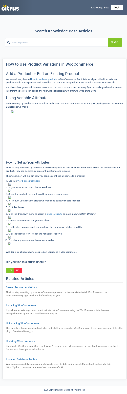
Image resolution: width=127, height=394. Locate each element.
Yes (10, 270)
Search (115, 42)
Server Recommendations (21, 287)
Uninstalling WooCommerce (22, 323)
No (18, 270)
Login (117, 7)
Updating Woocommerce (20, 341)
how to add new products (44, 79)
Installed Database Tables (21, 359)
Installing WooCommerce (21, 305)
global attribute (54, 214)
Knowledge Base (100, 7)
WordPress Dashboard (29, 180)
